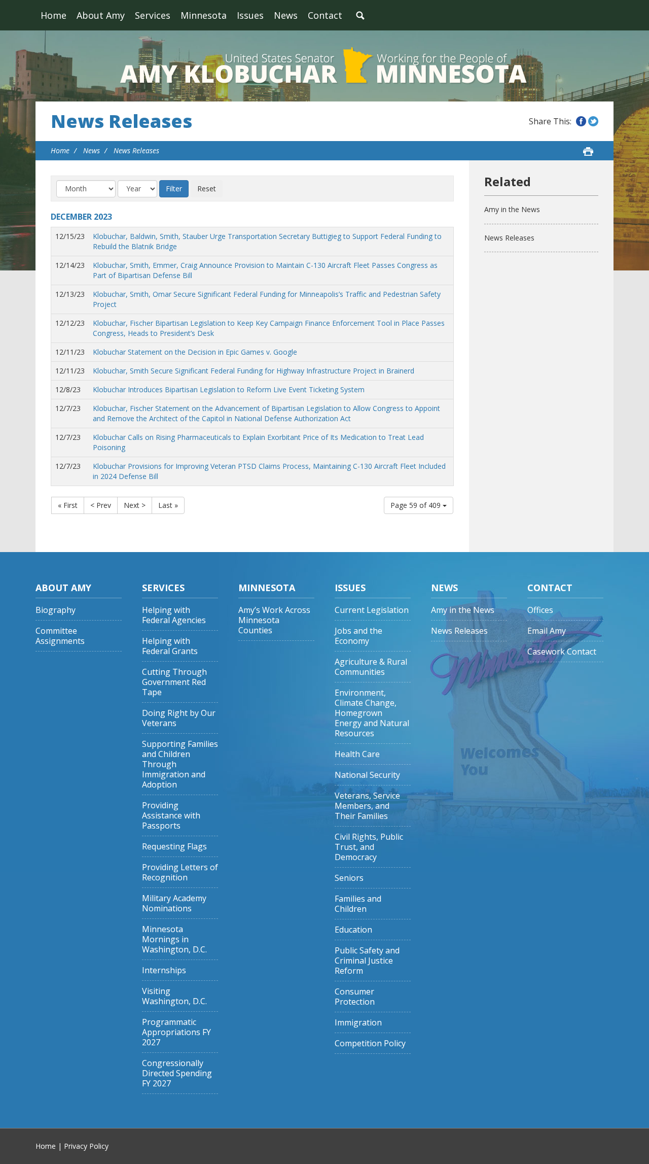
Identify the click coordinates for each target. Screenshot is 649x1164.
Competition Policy (370, 1043)
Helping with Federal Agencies (174, 615)
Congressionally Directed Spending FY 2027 (177, 1073)
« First (68, 505)
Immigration (358, 1022)
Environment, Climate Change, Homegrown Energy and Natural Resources (372, 713)
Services (152, 15)
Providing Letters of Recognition (180, 872)
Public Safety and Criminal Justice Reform (367, 960)
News (286, 15)
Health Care (357, 754)
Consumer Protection (355, 996)
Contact (325, 15)
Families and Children (358, 904)
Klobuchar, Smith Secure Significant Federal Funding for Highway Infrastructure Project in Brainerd (253, 370)
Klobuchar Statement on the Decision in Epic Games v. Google (195, 352)
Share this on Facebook (581, 121)
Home (53, 15)
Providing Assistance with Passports (171, 815)
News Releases (121, 121)
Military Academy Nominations (174, 903)
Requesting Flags (174, 846)
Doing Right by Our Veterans (178, 718)
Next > (135, 505)
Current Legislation (372, 610)
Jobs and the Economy (358, 636)
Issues (250, 15)
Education (353, 930)
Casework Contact (561, 651)
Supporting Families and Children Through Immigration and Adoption (180, 764)
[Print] (588, 151)
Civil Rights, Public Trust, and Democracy (369, 847)
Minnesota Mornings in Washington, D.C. (174, 939)
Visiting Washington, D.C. (174, 996)
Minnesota (204, 15)
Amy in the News (512, 209)
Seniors (349, 878)
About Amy (101, 15)
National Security (367, 775)
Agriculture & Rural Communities (371, 667)
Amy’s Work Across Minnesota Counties (274, 620)
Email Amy (546, 631)
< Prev (100, 505)
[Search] (360, 15)
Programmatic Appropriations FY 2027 (176, 1032)
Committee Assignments (60, 636)
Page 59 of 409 (416, 505)
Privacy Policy (86, 1146)
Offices (540, 610)
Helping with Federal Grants (170, 646)
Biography (55, 610)
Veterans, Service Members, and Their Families (367, 806)
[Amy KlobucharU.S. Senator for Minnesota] (324, 66)
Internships (164, 970)
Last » (168, 505)
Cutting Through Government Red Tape (174, 682)
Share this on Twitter (593, 121)
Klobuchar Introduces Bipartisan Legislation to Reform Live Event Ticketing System (229, 389)
